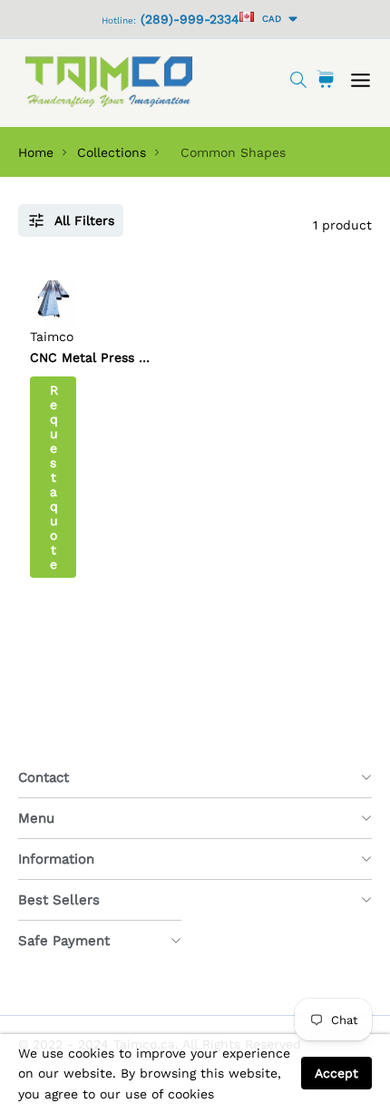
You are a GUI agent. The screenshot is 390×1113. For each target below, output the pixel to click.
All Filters (84, 220)
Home (36, 152)
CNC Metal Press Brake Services (130, 357)
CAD (269, 19)
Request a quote (54, 477)
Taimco (51, 336)
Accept (336, 1073)
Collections (111, 152)
